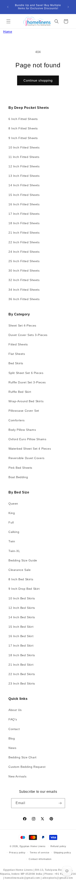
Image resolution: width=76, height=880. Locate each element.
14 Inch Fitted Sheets (24, 185)
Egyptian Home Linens (33, 846)
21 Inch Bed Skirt (20, 664)
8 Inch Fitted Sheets (23, 128)
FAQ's (12, 719)
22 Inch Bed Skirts (21, 674)
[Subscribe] (60, 803)
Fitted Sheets (18, 344)
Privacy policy (17, 852)
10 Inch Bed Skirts (21, 598)
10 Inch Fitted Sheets (24, 147)
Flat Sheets (16, 353)
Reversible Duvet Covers (26, 458)
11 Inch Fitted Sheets (23, 157)
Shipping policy (62, 852)
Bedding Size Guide (22, 560)
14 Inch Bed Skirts (21, 617)
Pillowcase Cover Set (23, 410)
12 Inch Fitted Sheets (24, 166)
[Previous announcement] (7, 7)
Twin (11, 541)
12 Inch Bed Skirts (21, 607)
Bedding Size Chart (22, 757)
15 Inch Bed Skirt (20, 626)
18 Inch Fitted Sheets (24, 223)
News (12, 748)
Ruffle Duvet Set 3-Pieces (27, 382)
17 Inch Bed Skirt (20, 645)
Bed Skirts (15, 363)
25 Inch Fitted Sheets (24, 261)
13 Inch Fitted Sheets (24, 175)
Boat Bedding (18, 477)
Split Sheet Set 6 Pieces (25, 373)
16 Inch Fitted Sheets (24, 204)
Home (7, 31)
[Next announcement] (68, 7)
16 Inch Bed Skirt (20, 636)
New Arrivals (17, 776)
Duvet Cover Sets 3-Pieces (28, 335)
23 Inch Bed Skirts (21, 683)
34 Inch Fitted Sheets (24, 289)
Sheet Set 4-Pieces (22, 325)
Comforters (16, 420)
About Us (15, 710)
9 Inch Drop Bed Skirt (24, 588)
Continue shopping (38, 80)
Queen (13, 503)
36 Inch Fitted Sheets (24, 299)
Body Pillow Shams (22, 429)
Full (11, 522)
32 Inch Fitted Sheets (24, 280)
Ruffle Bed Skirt (19, 391)
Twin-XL (14, 551)
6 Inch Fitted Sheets (23, 119)
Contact (14, 729)
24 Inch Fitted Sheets (24, 251)
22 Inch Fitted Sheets (24, 242)
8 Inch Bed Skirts (20, 579)
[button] (8, 21)
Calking (13, 532)
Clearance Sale (19, 569)
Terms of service (39, 852)
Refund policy (58, 846)
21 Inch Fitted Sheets (24, 232)
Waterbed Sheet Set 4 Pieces (29, 448)
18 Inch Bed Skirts (21, 655)
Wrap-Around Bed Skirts (25, 401)
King (11, 513)
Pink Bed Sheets (20, 467)
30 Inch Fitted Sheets (24, 270)
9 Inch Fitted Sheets (23, 138)
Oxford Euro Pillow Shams (27, 439)
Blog (11, 738)
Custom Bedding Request (26, 766)
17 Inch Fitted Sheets (24, 213)
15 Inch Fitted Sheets (24, 195)
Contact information (40, 859)
